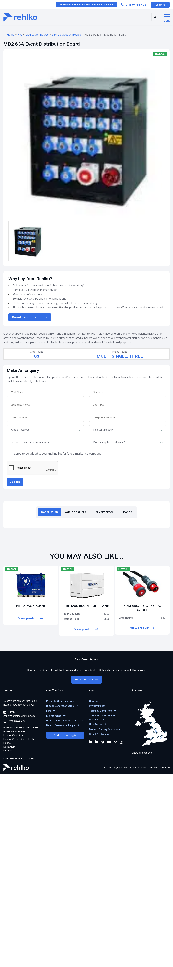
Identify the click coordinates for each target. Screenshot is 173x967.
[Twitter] (103, 742)
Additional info (75, 512)
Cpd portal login (65, 735)
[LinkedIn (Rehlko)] (96, 742)
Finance (126, 512)
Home (10, 34)
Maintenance (54, 715)
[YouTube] (109, 742)
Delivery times (103, 512)
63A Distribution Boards (66, 34)
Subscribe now (84, 679)
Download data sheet (27, 317)
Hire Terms (95, 724)
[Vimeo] (115, 742)
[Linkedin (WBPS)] (90, 742)
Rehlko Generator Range (60, 725)
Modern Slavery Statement (105, 729)
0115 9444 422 (136, 4)
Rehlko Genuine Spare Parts (62, 720)
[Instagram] (121, 742)
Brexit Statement (99, 734)
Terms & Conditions (101, 710)
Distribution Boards (37, 34)
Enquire (160, 4)
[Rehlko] (16, 767)
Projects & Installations (60, 701)
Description (49, 512)
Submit (15, 482)
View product (28, 618)
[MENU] (167, 16)
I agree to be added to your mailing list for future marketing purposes (57, 453)
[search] (155, 17)
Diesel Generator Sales (60, 705)
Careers (93, 701)
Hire (19, 34)
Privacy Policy (97, 705)
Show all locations (142, 752)
